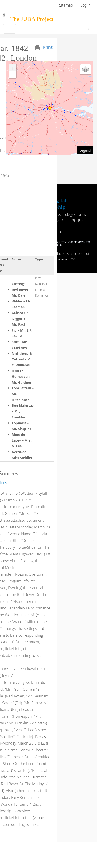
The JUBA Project (31, 19)
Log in (85, 5)
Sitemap (66, 5)
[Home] (4, 16)
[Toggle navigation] (9, 29)
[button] (12, 67)
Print (48, 47)
